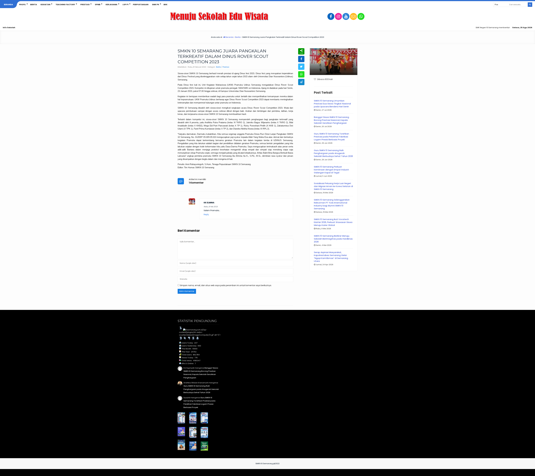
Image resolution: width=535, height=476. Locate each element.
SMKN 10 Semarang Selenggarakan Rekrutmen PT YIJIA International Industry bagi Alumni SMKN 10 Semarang (332, 204)
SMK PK (155, 4)
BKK (165, 4)
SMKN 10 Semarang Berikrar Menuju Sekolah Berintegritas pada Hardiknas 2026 (333, 238)
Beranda (8, 4)
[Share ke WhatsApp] (301, 74)
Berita (33, 4)
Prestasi (85, 4)
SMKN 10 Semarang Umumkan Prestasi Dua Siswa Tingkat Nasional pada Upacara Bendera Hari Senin (332, 103)
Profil (22, 4)
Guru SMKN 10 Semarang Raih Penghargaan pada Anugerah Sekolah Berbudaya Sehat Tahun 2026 (333, 153)
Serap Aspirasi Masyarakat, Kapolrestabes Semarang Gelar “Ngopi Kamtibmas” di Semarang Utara (331, 257)
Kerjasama (111, 4)
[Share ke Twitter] (301, 67)
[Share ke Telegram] (301, 82)
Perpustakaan (140, 4)
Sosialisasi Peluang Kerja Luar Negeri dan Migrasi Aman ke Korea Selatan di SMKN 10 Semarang (333, 186)
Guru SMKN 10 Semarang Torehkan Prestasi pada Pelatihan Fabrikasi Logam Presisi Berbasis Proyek (331, 136)
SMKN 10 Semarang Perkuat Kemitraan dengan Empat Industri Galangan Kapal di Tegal (331, 169)
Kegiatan (45, 4)
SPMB (97, 4)
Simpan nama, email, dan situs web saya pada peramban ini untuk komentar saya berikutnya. (226, 285)
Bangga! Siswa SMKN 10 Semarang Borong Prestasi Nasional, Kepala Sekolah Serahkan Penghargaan (331, 120)
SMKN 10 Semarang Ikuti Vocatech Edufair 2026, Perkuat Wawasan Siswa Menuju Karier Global (333, 222)
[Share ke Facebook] (301, 59)
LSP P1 (125, 4)
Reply (206, 214)
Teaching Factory (65, 4)
